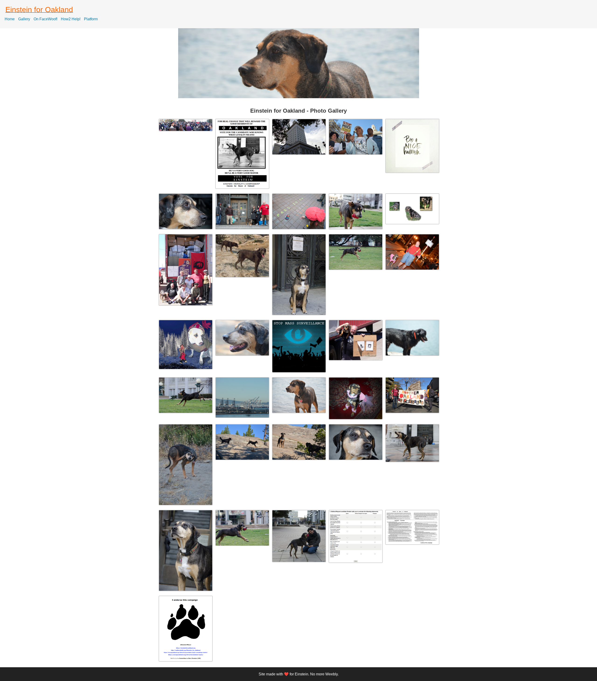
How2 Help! (70, 19)
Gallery (24, 19)
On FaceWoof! (45, 19)
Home (10, 19)
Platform (91, 19)
